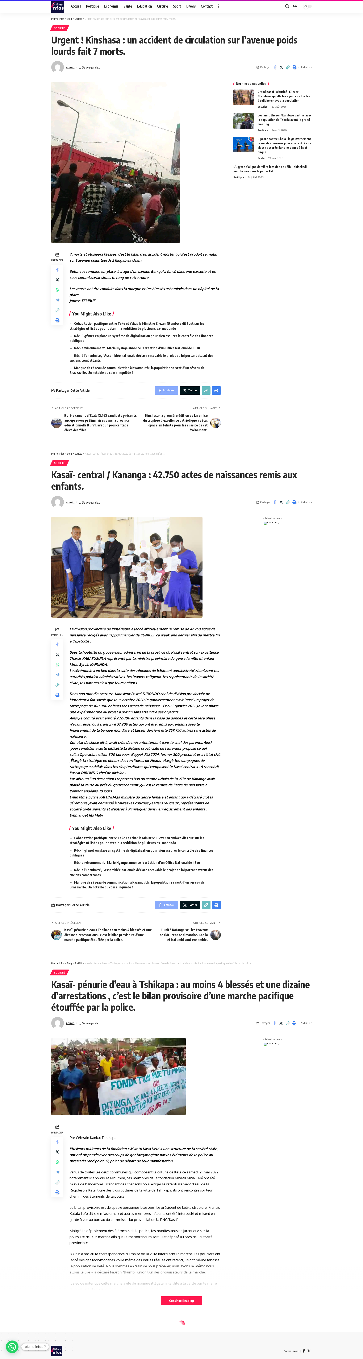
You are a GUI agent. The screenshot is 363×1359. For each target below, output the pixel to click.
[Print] (294, 67)
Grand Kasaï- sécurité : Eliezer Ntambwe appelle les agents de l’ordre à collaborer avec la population (284, 96)
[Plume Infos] (57, 6)
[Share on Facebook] (275, 67)
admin (70, 67)
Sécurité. (263, 106)
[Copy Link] (288, 67)
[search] (287, 6)
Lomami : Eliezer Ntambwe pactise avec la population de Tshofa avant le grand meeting (285, 119)
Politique (263, 130)
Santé (261, 158)
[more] (218, 6)
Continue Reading (181, 1300)
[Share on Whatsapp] (57, 290)
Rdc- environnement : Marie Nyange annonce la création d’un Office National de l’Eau (137, 348)
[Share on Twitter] (281, 67)
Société (59, 28)
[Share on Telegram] (57, 300)
